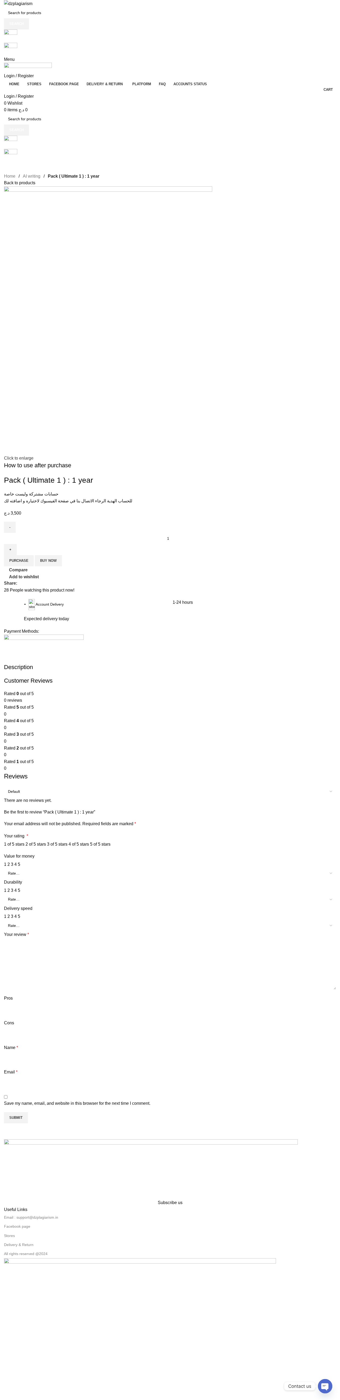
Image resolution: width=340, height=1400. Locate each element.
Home (9, 176)
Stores (9, 1236)
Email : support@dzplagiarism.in (31, 1217)
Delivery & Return (18, 1245)
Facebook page (17, 1226)
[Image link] (151, 1169)
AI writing (31, 176)
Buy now (48, 561)
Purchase (18, 561)
